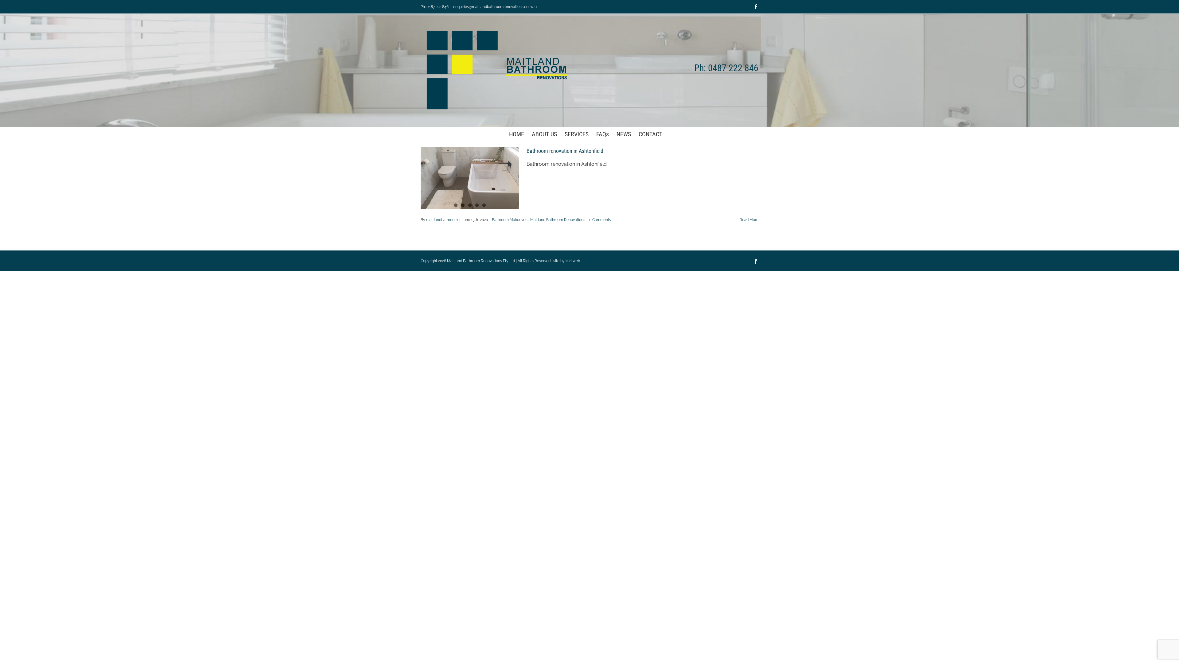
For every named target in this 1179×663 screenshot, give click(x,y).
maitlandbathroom (442, 220)
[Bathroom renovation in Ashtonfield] (470, 178)
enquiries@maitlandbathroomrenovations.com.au (495, 7)
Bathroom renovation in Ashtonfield (565, 151)
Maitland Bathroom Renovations (557, 220)
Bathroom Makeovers (510, 220)
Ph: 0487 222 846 (435, 7)
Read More (749, 220)
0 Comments (600, 220)
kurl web (573, 261)
